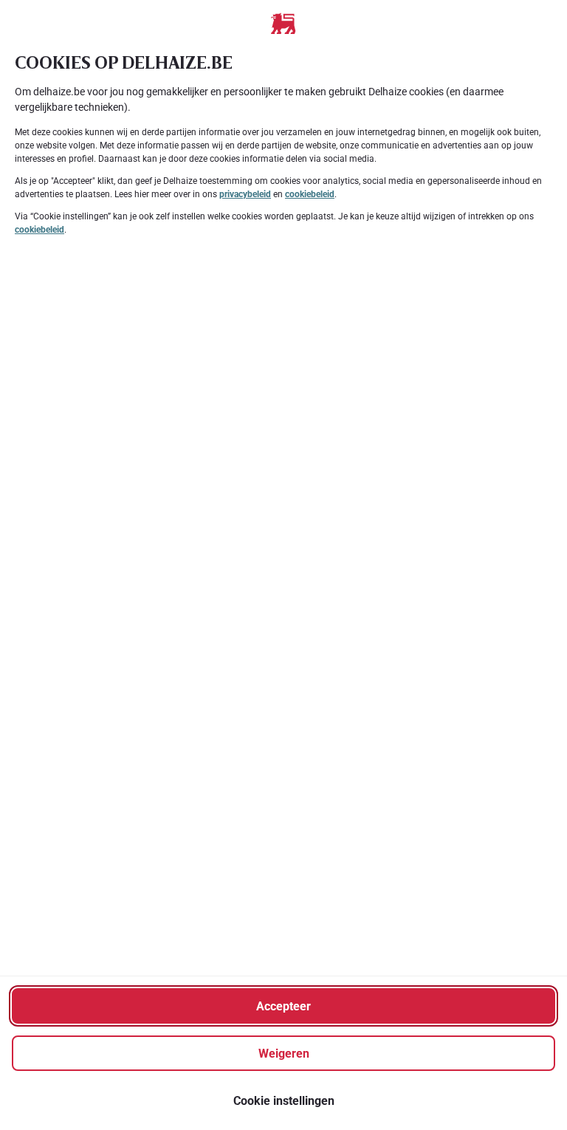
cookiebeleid (309, 194)
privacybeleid (245, 194)
